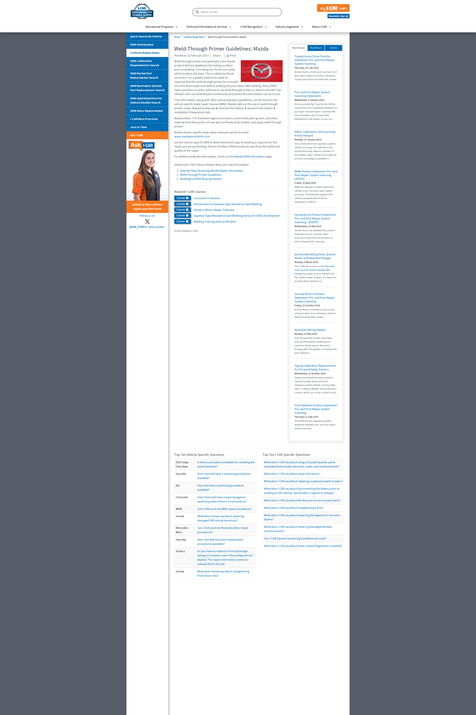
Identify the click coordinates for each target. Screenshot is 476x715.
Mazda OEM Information (250, 157)
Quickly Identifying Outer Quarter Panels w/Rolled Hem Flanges (315, 256)
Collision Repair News (145, 53)
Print (232, 56)
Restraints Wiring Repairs (310, 330)
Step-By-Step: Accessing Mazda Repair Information (211, 171)
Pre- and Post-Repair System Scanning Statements (312, 94)
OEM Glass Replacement (146, 111)
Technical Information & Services (206, 27)
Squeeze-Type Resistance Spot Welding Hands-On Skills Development (237, 216)
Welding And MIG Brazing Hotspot (201, 179)
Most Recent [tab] (316, 47)
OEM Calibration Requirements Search (144, 63)
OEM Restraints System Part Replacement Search (147, 88)
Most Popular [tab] (298, 47)
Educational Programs (159, 27)
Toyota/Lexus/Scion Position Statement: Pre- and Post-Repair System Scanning (315, 60)
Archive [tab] (333, 47)
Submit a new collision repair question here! (147, 207)
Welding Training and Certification (215, 222)
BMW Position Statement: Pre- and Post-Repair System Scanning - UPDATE (316, 175)
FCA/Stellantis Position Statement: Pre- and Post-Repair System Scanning (316, 409)
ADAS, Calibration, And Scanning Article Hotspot (315, 133)
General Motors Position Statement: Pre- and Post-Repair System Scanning (315, 297)
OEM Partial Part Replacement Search (144, 75)
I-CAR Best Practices (144, 119)
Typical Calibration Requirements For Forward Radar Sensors (315, 367)
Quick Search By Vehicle (146, 36)
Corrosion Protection (207, 198)
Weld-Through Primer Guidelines (200, 175)
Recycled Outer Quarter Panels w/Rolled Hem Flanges (314, 270)
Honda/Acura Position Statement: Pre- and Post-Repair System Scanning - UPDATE (315, 218)
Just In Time (138, 127)
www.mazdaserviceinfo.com (192, 136)
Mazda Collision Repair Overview (214, 210)
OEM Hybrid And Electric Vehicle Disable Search (146, 100)
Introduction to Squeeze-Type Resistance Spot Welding (228, 204)
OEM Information (141, 45)
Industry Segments (287, 27)
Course (181, 198)
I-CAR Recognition (251, 27)
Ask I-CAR (136, 135)
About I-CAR (319, 27)
